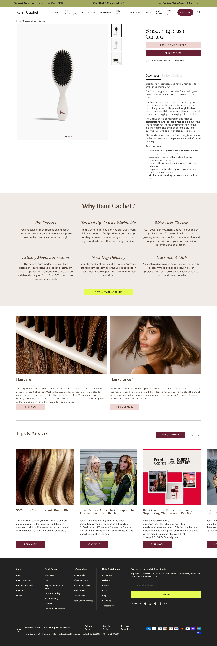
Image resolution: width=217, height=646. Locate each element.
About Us (49, 575)
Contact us (107, 575)
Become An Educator (55, 608)
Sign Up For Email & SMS (54, 587)
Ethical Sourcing (52, 593)
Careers (48, 603)
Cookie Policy (106, 628)
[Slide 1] (116, 44)
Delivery (106, 580)
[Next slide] (211, 3)
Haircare (20, 590)
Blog (104, 595)
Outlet (19, 595)
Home (18, 21)
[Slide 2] (116, 58)
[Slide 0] (116, 30)
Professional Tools (25, 585)
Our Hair (49, 580)
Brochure (106, 600)
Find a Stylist (173, 53)
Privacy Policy (88, 628)
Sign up (165, 594)
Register (185, 12)
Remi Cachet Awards (83, 600)
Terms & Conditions (126, 628)
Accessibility (108, 605)
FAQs (104, 590)
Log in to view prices (173, 45)
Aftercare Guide (81, 580)
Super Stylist (80, 575)
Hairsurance (79, 595)
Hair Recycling (51, 598)
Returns (106, 585)
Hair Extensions (23, 580)
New (18, 575)
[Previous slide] (6, 3)
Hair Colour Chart (82, 585)
